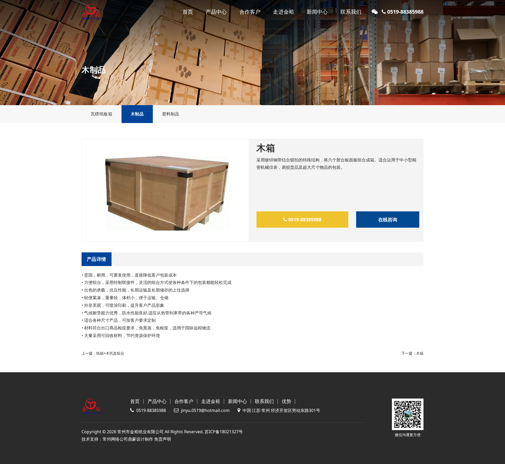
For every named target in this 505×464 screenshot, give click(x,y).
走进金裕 (283, 11)
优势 (286, 401)
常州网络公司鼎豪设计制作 (128, 439)
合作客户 (249, 11)
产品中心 (216, 11)
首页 (188, 11)
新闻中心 (317, 11)
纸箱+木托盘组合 (110, 353)
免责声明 (162, 439)
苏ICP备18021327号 (224, 432)
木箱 (419, 353)
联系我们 (350, 11)
